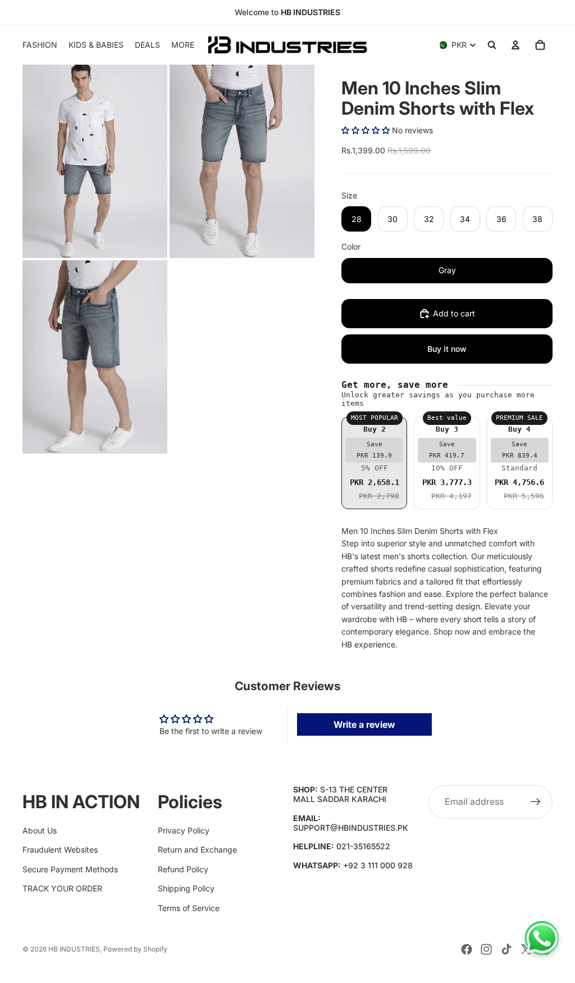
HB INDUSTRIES (74, 949)
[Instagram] (486, 949)
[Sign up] (535, 802)
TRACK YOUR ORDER (62, 888)
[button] (365, 130)
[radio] (374, 462)
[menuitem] (183, 45)
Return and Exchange (197, 849)
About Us (39, 830)
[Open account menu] (515, 45)
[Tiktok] (506, 949)
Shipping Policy (186, 888)
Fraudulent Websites (60, 849)
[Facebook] (466, 949)
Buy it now (447, 349)
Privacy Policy (183, 830)
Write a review (364, 724)
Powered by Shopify (135, 949)
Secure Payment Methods (70, 869)
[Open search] (492, 45)
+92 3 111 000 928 (378, 865)
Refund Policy (183, 869)
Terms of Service (189, 908)
